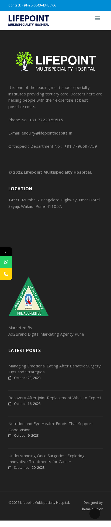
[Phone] (6, 274)
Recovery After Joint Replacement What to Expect (54, 397)
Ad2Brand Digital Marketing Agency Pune (46, 334)
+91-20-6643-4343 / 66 (39, 5)
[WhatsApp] (6, 262)
